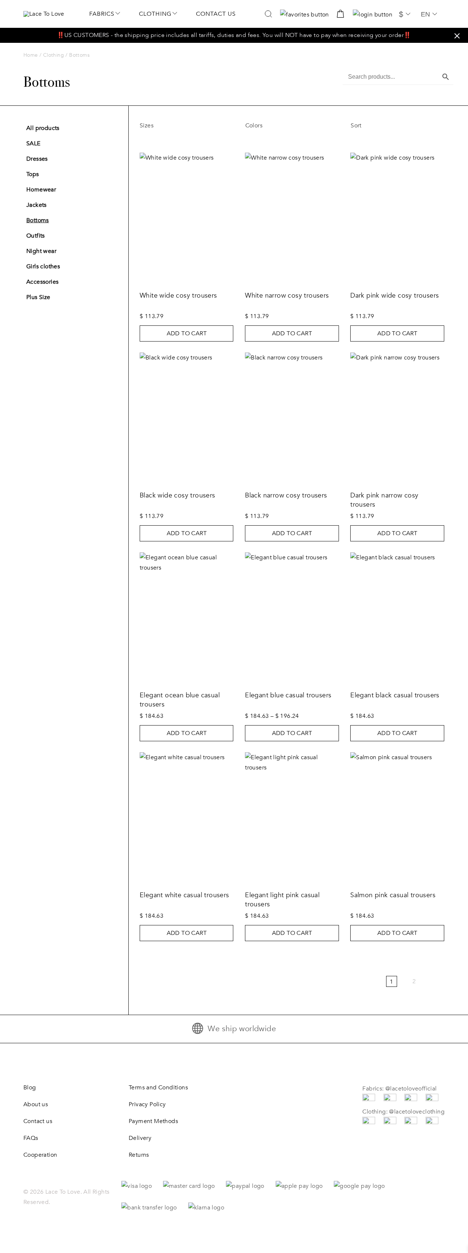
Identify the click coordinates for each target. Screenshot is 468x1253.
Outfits (35, 236)
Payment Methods (153, 1121)
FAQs (30, 1138)
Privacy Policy (147, 1104)
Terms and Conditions (158, 1088)
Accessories (42, 282)
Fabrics (101, 14)
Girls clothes (43, 266)
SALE (33, 143)
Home (30, 55)
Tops (32, 174)
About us (35, 1104)
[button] (457, 36)
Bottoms (37, 220)
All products (43, 128)
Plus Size (38, 297)
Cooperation (40, 1155)
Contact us (216, 14)
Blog (29, 1088)
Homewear (41, 190)
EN (425, 14)
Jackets (36, 205)
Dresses (37, 159)
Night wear (41, 251)
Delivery (140, 1138)
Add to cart (187, 333)
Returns (139, 1155)
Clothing (155, 14)
